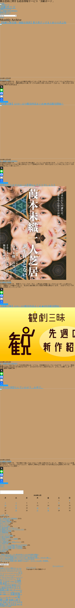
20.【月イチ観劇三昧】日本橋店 (11, 546)
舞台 (7, 597)
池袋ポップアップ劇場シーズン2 (11, 592)
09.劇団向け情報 (5, 531)
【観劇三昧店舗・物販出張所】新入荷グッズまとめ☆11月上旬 (33, 22)
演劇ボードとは (5, 9)
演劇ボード (8, 7)
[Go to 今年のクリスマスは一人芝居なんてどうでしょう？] (33, 279)
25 (16, 510)
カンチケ (10, 573)
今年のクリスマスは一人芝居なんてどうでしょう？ (27, 185)
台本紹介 (3, 551)
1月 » (7, 515)
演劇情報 (15, 594)
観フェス (11, 597)
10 (5, 505)
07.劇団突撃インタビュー (9, 528)
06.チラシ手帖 (5, 526)
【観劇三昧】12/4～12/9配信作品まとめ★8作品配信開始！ (30, 306)
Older (2, 486)
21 (48, 508)
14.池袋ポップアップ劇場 (9, 539)
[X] (37, 87)
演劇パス (6, 594)
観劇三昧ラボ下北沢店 (12, 602)
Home (2, 17)
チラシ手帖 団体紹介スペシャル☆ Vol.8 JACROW (17, 559)
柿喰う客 (12, 590)
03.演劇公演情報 (5, 282)
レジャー (17, 577)
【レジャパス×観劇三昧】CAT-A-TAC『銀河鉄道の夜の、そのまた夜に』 (25, 558)
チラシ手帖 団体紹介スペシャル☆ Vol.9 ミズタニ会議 (18, 556)
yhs (17, 568)
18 (16, 508)
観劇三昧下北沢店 (8, 604)
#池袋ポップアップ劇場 (6, 568)
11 (16, 505)
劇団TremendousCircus (12, 583)
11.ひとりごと (5, 534)
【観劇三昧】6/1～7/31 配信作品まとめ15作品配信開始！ (19, 554)
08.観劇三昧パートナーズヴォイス (12, 529)
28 (48, 510)
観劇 (16, 597)
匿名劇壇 (18, 585)
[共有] (37, 99)
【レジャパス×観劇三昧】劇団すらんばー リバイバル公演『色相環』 (24, 561)
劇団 (5, 583)
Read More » (4, 102)
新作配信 (10, 588)
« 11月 (2, 515)
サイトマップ (4, 14)
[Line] (37, 90)
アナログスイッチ (12, 571)
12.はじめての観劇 (6, 536)
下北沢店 (6, 581)
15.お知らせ (4, 540)
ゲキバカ (15, 573)
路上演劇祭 (8, 606)
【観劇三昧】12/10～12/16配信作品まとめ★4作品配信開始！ (32, 103)
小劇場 (3, 588)
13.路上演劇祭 (5, 537)
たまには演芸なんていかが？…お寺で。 (21, 387)
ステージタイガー (10, 575)
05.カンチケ (4, 525)
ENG (15, 568)
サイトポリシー (58, 566)
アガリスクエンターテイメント (10, 570)
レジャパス (8, 577)
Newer (2, 485)
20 (37, 508)
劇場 (14, 585)
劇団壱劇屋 (8, 585)
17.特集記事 (4, 543)
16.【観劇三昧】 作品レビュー (10, 542)
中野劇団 (12, 581)
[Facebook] (37, 93)
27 (37, 510)
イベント (5, 573)
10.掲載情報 (4, 532)
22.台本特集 (4, 550)
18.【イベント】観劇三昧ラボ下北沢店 (13, 545)
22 (59, 508)
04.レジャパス (5, 523)
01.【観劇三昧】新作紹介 (9, 11)
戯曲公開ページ (5, 12)
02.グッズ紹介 (5, 80)
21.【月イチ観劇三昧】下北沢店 (11, 548)
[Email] (37, 96)
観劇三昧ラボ (10, 601)
